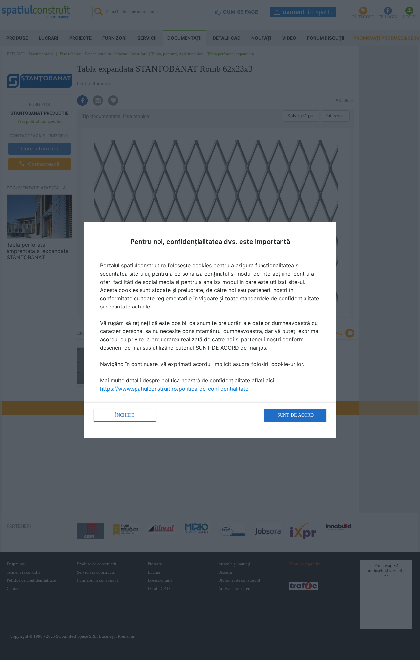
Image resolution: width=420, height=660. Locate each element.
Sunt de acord (295, 415)
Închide (124, 415)
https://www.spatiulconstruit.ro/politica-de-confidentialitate (174, 388)
